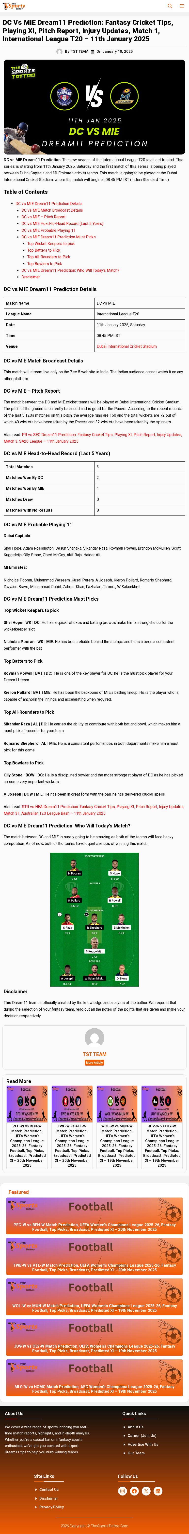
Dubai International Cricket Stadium (127, 346)
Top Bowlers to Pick (45, 263)
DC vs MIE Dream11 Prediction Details (49, 203)
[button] (170, 6)
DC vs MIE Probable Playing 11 (48, 230)
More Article (94, 1062)
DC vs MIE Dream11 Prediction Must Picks (58, 237)
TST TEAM (79, 51)
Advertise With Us (143, 1444)
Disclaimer (30, 277)
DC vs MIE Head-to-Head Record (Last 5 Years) (62, 223)
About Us (135, 1427)
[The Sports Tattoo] (13, 6)
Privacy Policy (51, 1507)
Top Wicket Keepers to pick (51, 243)
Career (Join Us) (142, 1435)
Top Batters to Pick (44, 250)
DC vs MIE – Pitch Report (43, 217)
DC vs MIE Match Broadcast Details (52, 210)
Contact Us (49, 1489)
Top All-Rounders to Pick (49, 257)
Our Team (136, 1453)
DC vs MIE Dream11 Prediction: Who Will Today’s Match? (70, 270)
